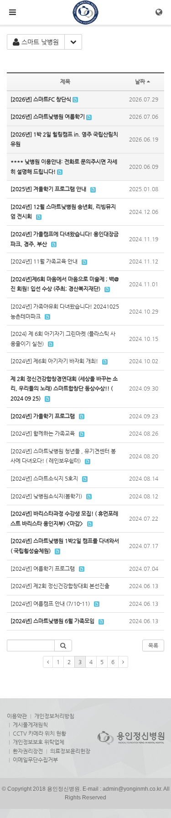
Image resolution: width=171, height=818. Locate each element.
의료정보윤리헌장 (70, 751)
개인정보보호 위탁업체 (38, 742)
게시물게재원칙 (30, 724)
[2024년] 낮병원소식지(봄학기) (46, 496)
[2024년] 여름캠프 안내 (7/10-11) (50, 603)
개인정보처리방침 (54, 716)
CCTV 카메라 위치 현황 (39, 733)
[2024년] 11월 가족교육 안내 (44, 261)
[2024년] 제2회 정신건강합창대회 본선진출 (59, 586)
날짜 (140, 81)
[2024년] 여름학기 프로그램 (42, 568)
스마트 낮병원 (39, 42)
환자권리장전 (28, 751)
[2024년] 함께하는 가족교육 (42, 433)
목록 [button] (153, 645)
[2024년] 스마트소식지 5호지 (44, 478)
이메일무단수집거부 (35, 760)
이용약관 (17, 716)
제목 (65, 81)
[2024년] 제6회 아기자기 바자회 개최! (54, 361)
